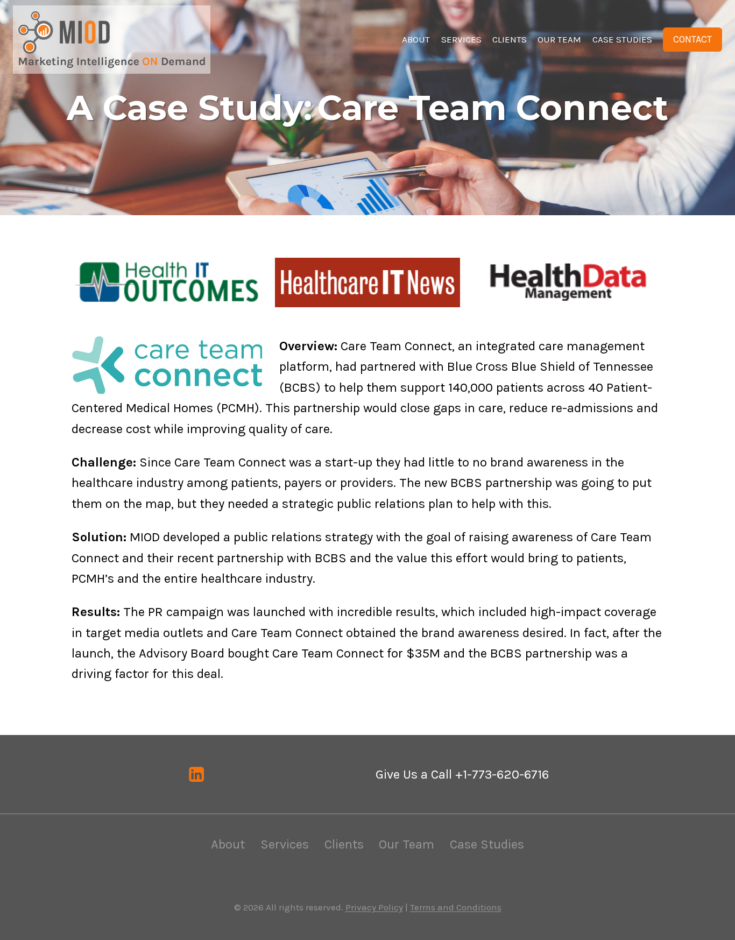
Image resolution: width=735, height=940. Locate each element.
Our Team (559, 39)
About (416, 39)
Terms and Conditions (455, 907)
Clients (509, 39)
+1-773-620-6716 (502, 774)
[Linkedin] (196, 774)
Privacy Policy (374, 907)
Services (461, 39)
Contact (692, 39)
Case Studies (622, 39)
